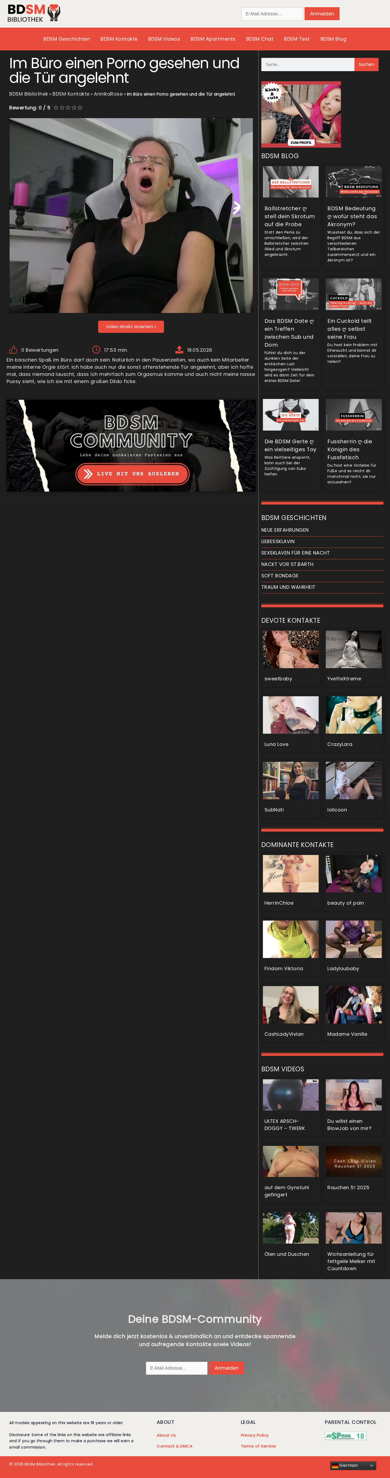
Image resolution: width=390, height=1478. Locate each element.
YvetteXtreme (344, 678)
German (348, 1465)
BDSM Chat (260, 39)
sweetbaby (278, 678)
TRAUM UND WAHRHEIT (288, 587)
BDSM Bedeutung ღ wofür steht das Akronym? (352, 216)
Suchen (366, 64)
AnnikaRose (108, 94)
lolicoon (337, 809)
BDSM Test (297, 39)
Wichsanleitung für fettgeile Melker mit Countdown (351, 1261)
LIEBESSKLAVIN (278, 541)
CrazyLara (340, 744)
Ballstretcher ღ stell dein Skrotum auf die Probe (290, 216)
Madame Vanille (347, 1034)
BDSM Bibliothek (28, 94)
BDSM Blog (333, 39)
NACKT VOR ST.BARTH (287, 564)
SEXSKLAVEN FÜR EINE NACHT (295, 552)
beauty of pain (345, 903)
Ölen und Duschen (287, 1254)
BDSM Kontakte (119, 39)
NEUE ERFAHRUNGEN (285, 530)
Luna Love (277, 744)
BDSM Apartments (213, 39)
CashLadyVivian (284, 1034)
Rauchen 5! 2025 (348, 1187)
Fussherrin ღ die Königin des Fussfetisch (349, 449)
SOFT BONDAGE (280, 575)
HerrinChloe (279, 903)
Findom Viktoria (284, 968)
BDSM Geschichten (67, 39)
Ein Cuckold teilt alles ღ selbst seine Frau (349, 329)
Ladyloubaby (343, 968)
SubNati (274, 809)
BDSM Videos (164, 39)
